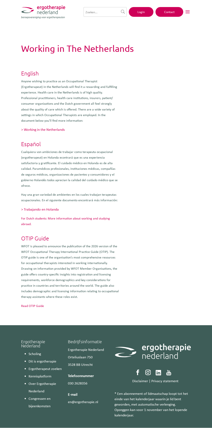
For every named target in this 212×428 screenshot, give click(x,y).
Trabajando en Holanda (41, 209)
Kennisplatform (40, 375)
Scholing (35, 353)
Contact (169, 12)
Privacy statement (164, 380)
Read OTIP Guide (32, 305)
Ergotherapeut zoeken (45, 368)
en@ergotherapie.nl (83, 401)
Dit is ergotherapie (42, 361)
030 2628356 (77, 383)
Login (141, 12)
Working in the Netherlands (44, 129)
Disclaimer (140, 380)
